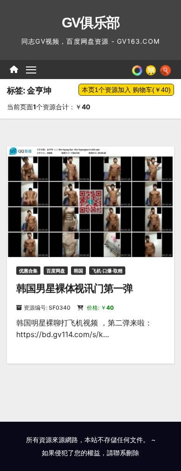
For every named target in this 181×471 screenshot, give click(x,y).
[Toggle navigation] (31, 69)
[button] (165, 69)
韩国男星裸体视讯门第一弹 (74, 288)
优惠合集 (28, 270)
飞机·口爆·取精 (107, 270)
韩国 (78, 270)
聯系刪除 (126, 453)
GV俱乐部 (91, 22)
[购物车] (150, 69)
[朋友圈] (137, 69)
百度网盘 (55, 270)
